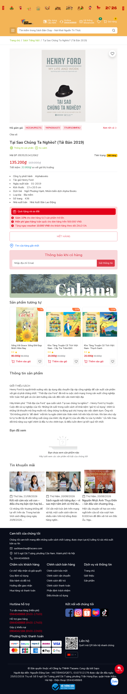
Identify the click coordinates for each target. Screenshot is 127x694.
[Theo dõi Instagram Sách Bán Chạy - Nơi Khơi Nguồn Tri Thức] (78, 613)
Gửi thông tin (106, 263)
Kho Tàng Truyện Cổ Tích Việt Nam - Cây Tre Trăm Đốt (63, 347)
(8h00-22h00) (26, 631)
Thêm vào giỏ (23, 361)
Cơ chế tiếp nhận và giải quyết (26, 570)
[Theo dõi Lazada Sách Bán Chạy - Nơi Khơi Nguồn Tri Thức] (96, 613)
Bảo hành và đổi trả (20, 580)
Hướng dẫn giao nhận (21, 585)
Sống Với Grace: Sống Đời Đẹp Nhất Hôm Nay (26, 347)
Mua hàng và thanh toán (22, 590)
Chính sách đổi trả (56, 580)
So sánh (43, 147)
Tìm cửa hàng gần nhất (27, 245)
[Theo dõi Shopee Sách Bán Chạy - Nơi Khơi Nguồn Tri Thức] (87, 613)
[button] (113, 336)
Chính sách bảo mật (57, 570)
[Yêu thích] (112, 53)
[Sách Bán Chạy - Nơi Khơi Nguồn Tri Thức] (23, 21)
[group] (63, 86)
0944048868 (21, 558)
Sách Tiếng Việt (31, 40)
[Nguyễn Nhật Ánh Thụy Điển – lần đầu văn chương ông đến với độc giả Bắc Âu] (99, 481)
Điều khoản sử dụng (57, 595)
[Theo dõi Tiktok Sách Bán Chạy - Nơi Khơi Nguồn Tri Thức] (105, 613)
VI (72, 654)
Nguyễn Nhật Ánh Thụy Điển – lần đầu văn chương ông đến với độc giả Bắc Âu (99, 502)
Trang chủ (15, 40)
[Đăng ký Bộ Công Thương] (63, 686)
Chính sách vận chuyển (58, 575)
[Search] (113, 30)
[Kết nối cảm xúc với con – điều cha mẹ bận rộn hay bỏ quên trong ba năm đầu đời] (27, 481)
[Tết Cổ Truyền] (63, 7)
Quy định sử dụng (19, 575)
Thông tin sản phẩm (23, 147)
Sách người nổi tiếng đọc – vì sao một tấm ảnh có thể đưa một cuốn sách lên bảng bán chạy (63, 502)
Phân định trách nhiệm (58, 590)
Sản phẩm (89, 580)
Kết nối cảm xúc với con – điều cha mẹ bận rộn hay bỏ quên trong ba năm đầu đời (26, 502)
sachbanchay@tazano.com (28, 548)
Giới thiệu (89, 575)
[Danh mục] (13, 30)
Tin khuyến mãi (22, 465)
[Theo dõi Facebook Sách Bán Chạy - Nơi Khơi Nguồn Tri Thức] (69, 613)
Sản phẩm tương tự (25, 302)
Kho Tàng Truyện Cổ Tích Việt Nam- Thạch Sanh (99, 347)
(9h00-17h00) (26, 614)
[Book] (63, 286)
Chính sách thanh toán (58, 585)
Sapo (96, 668)
